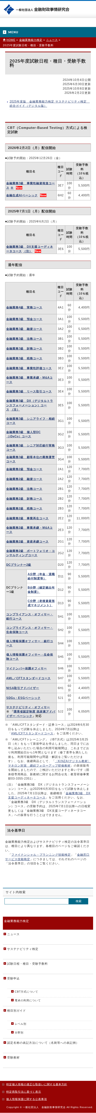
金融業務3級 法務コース (24, 338)
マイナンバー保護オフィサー (26, 668)
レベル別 (20, 1023)
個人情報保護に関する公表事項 (26, 1099)
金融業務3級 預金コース (24, 319)
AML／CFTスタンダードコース (28, 678)
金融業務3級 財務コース (24, 348)
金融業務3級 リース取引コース (29, 391)
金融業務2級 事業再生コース (27, 518)
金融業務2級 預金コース (24, 469)
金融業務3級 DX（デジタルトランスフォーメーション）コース (29, 405)
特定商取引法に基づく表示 (23, 1091)
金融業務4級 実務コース (24, 307)
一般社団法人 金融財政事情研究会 (37, 9)
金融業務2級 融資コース (24, 479)
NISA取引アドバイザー (22, 688)
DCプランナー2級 (18, 564)
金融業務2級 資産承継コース (27, 541)
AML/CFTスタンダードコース (32, 733)
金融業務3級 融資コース (24, 329)
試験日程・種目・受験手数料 (27, 963)
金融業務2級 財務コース (24, 498)
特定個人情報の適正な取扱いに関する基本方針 (36, 1084)
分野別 (19, 1032)
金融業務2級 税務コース (24, 508)
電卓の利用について (28, 1000)
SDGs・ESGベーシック (23, 698)
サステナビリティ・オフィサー (28, 707)
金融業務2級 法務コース (24, 488)
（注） (27, 251)
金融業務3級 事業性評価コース (29, 368)
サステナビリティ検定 (22, 949)
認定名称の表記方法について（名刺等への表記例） (43, 1042)
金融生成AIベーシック (22, 195)
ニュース (13, 934)
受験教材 (13, 1057)
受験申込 (13, 978)
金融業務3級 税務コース (24, 358)
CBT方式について (26, 991)
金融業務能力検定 (16, 921)
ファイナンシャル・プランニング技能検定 (41, 854)
